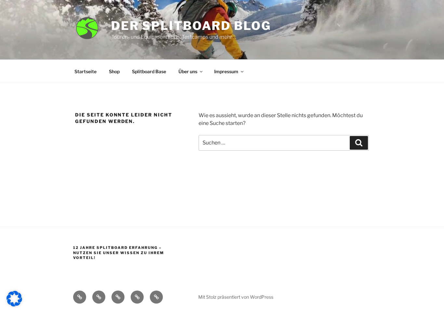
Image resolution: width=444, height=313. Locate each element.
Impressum (226, 71)
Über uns (187, 71)
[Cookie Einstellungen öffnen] (14, 305)
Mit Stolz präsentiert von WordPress (235, 297)
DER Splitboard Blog (191, 26)
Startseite (85, 71)
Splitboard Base (149, 71)
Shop (114, 71)
